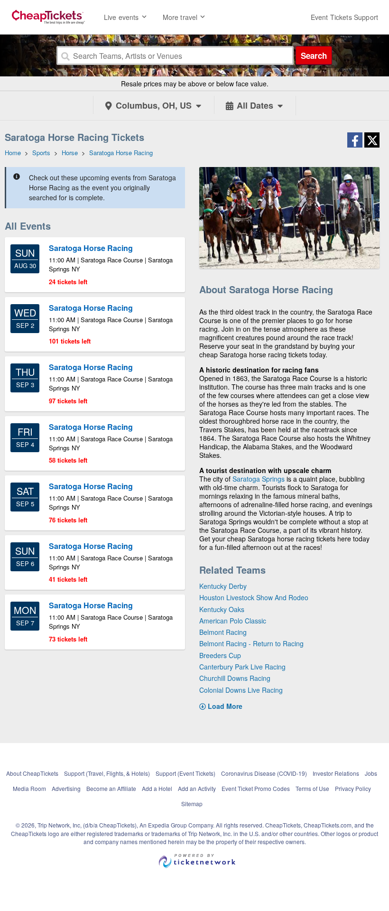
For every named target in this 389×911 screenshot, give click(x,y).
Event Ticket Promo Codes (256, 788)
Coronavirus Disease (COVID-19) (264, 773)
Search (314, 55)
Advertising (66, 788)
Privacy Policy (353, 788)
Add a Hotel (157, 788)
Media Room (29, 788)
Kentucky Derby (223, 586)
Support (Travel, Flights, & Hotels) (107, 773)
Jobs (371, 773)
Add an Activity (197, 788)
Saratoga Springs (258, 478)
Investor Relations (336, 773)
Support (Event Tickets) (185, 773)
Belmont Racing (223, 632)
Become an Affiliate (111, 788)
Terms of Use (312, 788)
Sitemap (192, 803)
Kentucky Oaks (221, 609)
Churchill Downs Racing (234, 678)
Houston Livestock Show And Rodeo (253, 597)
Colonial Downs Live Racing (241, 690)
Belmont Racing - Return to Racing (251, 643)
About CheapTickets (32, 773)
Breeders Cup (220, 655)
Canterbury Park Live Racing (242, 666)
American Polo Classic (232, 620)
